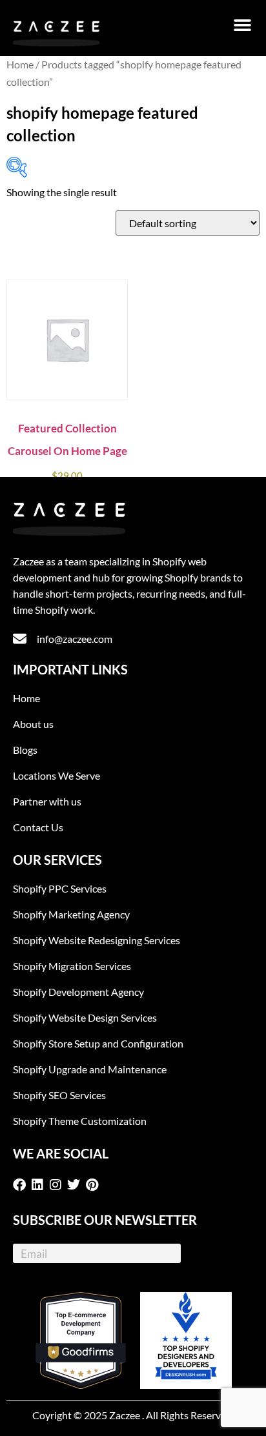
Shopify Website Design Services (85, 1017)
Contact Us (38, 827)
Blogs (25, 749)
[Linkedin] (40, 1185)
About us (33, 724)
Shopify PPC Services (60, 888)
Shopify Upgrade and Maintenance (90, 1069)
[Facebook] (22, 1185)
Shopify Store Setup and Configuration (98, 1043)
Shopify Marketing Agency (71, 914)
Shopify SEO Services (59, 1095)
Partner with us (47, 801)
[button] (243, 25)
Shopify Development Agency (78, 992)
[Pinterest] (94, 1185)
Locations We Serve (56, 775)
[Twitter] (76, 1185)
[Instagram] (58, 1185)
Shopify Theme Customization (80, 1121)
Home (20, 64)
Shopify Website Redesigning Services (96, 940)
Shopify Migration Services (72, 966)
